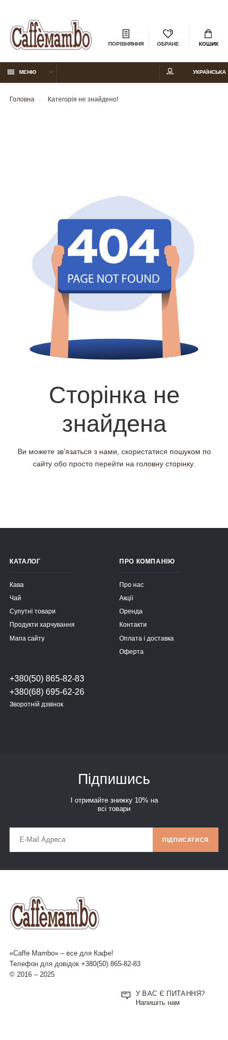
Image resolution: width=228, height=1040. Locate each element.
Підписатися (185, 840)
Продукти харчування (42, 624)
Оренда (131, 611)
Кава (17, 584)
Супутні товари (33, 611)
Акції (126, 597)
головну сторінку (164, 463)
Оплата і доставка (146, 638)
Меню (27, 72)
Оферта (131, 651)
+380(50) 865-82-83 (47, 678)
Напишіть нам (158, 1003)
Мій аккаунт (170, 72)
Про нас (131, 584)
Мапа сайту (27, 638)
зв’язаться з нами (87, 451)
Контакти (133, 624)
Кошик (208, 44)
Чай (15, 597)
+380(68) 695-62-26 (47, 691)
